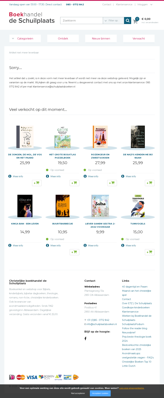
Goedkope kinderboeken (136, 307)
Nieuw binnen (101, 38)
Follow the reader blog (134, 328)
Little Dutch (128, 365)
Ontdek (63, 38)
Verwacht (139, 38)
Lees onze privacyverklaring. (131, 388)
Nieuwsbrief (128, 332)
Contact (106, 4)
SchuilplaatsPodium (133, 324)
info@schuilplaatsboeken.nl (101, 324)
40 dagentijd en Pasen (135, 286)
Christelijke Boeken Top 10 (136, 361)
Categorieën (25, 38)
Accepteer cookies (100, 393)
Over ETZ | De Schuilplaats (137, 303)
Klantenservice (124, 4)
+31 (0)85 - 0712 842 (98, 320)
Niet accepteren (78, 393)
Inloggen (142, 4)
